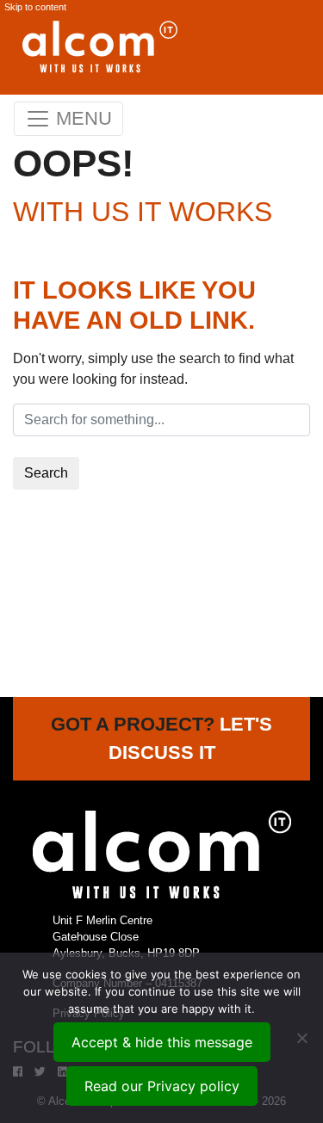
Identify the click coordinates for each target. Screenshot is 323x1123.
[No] (301, 1037)
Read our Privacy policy (161, 1086)
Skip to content (35, 7)
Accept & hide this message (161, 1042)
